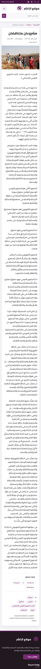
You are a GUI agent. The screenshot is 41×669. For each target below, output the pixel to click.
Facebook (30, 583)
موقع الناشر (31, 8)
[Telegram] (31, 2)
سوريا (33, 610)
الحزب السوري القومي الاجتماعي (23, 606)
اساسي (30, 601)
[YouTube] (28, 2)
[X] (34, 2)
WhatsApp (30, 587)
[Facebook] (38, 2)
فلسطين (24, 610)
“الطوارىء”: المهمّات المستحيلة (24, 615)
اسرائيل (21, 601)
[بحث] (4, 16)
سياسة (29, 25)
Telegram (16, 583)
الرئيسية (36, 25)
